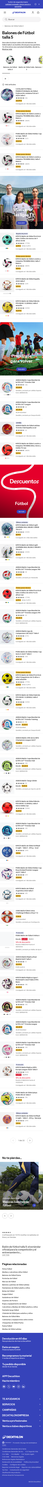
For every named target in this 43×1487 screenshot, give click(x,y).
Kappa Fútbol (7, 1294)
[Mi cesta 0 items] (38, 12)
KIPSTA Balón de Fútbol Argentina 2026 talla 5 (25, 890)
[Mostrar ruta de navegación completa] (3, 26)
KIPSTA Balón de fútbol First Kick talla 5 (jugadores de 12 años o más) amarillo (28, 677)
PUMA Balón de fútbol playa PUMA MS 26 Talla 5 (26, 1094)
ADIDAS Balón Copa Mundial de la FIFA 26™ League (28, 403)
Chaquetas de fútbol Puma (12, 1323)
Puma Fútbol (7, 1326)
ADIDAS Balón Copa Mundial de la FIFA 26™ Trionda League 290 (28, 612)
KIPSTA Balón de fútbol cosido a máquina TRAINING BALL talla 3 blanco (28, 261)
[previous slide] (4, 1215)
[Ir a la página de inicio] (18, 12)
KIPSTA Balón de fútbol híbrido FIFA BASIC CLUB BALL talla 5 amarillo (27, 303)
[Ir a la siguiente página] (30, 1140)
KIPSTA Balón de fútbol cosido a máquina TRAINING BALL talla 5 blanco (28, 159)
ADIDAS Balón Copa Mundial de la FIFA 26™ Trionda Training (28, 718)
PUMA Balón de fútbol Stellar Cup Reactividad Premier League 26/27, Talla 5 (29, 870)
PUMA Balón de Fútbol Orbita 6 (27, 935)
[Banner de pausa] (35, 4)
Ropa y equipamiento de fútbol (14, 1304)
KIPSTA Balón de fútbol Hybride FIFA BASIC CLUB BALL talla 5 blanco (28, 697)
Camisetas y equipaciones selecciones (17, 1320)
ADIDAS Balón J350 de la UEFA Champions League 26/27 (27, 739)
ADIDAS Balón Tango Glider (26, 781)
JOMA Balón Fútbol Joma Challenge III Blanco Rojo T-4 (27, 912)
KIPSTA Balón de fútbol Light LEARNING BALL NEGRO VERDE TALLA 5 (27, 527)
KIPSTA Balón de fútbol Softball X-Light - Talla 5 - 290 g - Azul (28, 847)
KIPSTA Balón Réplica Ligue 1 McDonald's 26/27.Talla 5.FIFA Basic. (27, 980)
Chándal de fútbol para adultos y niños (17, 1313)
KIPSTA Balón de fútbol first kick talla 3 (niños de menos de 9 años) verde (28, 238)
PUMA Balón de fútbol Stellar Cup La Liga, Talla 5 (29, 135)
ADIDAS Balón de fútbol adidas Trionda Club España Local (28, 427)
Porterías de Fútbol (9, 1278)
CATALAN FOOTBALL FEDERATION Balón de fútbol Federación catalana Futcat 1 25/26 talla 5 (27, 92)
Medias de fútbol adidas (11, 1329)
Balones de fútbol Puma (11, 1275)
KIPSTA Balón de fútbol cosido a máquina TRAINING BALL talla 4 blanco (28, 116)
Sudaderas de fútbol (10, 1297)
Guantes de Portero (10, 1300)
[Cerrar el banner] (39, 4)
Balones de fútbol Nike (11, 1316)
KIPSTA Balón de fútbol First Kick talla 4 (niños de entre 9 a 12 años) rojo (28, 593)
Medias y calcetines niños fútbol (15, 1272)
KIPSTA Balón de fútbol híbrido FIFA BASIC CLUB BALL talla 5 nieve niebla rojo (27, 803)
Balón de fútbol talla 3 (26, 68)
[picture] (7, 95)
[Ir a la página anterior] (13, 1140)
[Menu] (4, 12)
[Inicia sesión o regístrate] (33, 12)
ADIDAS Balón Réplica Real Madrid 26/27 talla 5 (26, 958)
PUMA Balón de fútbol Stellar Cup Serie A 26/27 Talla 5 (29, 653)
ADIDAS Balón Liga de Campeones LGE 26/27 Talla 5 (27, 632)
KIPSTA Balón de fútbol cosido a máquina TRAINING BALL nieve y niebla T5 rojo (28, 446)
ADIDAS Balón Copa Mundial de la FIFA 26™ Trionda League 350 (28, 568)
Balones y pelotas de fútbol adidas (15, 1285)
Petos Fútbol (7, 1269)
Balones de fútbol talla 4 (10, 68)
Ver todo (21, 511)
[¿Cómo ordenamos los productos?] (3, 84)
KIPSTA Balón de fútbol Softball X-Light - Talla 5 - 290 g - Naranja (28, 1117)
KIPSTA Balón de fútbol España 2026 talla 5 (28, 280)
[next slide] (11, 1215)
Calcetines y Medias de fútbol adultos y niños (20, 1307)
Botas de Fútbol (8, 1291)
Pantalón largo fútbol (10, 1310)
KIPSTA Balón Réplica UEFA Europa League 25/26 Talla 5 (26, 1068)
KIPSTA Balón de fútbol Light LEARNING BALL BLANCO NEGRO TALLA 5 (28, 547)
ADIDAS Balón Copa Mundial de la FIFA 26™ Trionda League (28, 1023)
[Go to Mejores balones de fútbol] (34, 1205)
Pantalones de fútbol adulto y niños (16, 1288)
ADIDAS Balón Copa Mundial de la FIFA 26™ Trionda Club (28, 381)
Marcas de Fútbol (9, 1281)
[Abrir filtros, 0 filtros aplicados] (5, 78)
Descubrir (21, 223)
